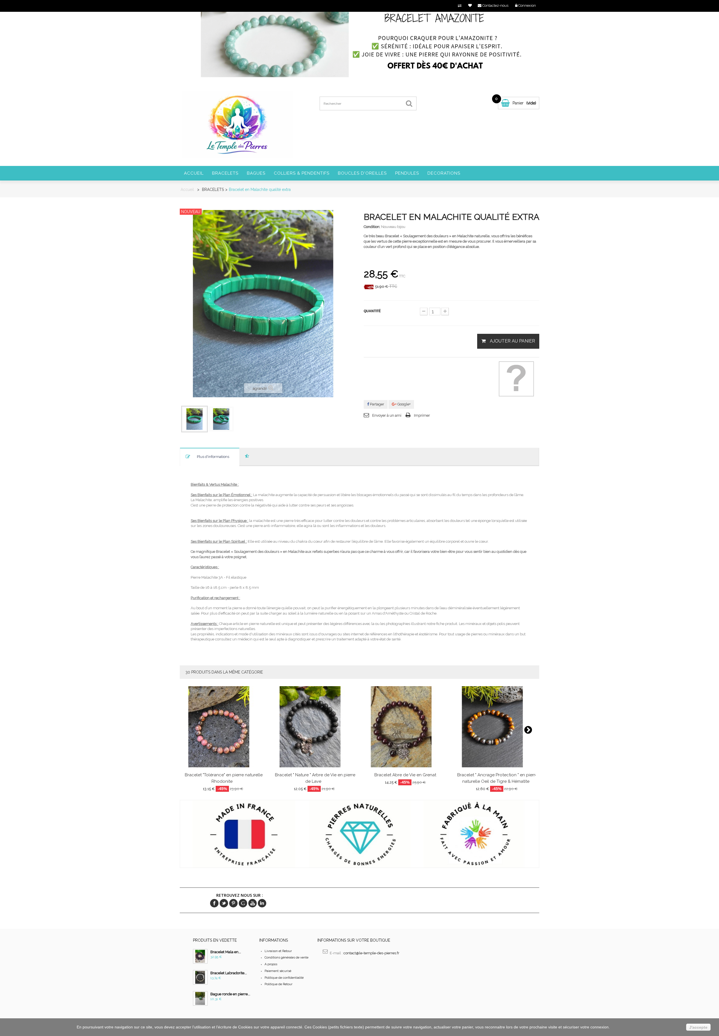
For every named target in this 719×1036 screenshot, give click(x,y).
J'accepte (698, 1027)
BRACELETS (225, 173)
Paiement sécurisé (278, 971)
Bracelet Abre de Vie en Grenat (405, 774)
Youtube (252, 903)
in (262, 903)
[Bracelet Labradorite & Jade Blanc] (200, 977)
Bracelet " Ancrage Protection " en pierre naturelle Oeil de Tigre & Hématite (497, 778)
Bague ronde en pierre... (230, 994)
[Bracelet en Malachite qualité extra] (194, 419)
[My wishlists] (470, 5)
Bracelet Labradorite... (228, 973)
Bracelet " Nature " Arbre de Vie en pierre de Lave (315, 778)
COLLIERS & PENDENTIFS (301, 173)
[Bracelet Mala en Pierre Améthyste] (200, 956)
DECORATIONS (443, 173)
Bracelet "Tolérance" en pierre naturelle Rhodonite (224, 778)
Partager (376, 404)
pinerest (233, 903)
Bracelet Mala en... (225, 952)
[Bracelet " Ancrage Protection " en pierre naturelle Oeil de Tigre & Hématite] (496, 726)
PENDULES (407, 173)
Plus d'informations (213, 457)
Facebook (214, 903)
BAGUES (256, 173)
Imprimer (422, 415)
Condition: (372, 227)
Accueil (194, 173)
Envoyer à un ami (386, 415)
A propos (271, 964)
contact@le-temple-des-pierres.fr (371, 953)
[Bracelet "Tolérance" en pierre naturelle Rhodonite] (223, 726)
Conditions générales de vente (286, 957)
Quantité (372, 311)
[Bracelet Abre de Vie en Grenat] (405, 726)
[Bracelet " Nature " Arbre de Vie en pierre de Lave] (314, 726)
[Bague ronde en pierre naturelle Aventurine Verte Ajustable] (200, 998)
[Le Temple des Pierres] (237, 124)
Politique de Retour (278, 984)
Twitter (224, 903)
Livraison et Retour (278, 951)
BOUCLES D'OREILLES (362, 173)
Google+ (404, 404)
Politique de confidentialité (284, 978)
